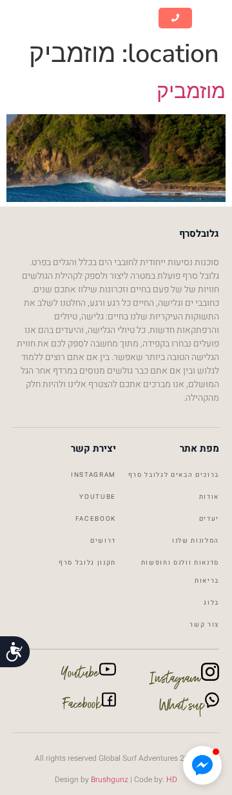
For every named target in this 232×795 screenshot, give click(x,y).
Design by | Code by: (116, 779)
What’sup (182, 708)
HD (171, 779)
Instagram (93, 474)
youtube (97, 496)
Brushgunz (108, 779)
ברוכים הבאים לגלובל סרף (173, 474)
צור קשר (204, 624)
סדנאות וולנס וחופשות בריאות (180, 571)
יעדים (209, 518)
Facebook (82, 706)
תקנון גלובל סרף (87, 562)
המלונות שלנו (195, 540)
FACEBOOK (95, 518)
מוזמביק (191, 91)
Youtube (80, 675)
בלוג (211, 602)
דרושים (103, 540)
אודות (209, 496)
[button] (212, 18)
